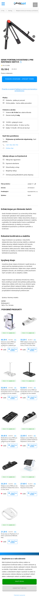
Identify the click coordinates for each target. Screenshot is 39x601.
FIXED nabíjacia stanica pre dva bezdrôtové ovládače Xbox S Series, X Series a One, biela (28, 343)
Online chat (9, 148)
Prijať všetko (19, 581)
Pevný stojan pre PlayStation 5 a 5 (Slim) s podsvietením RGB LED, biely (10, 535)
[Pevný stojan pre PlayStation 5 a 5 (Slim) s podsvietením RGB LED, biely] (10, 523)
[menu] (3, 3)
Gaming (10, 10)
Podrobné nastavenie (19, 595)
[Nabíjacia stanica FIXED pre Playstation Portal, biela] (29, 475)
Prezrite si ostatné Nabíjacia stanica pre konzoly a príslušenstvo (19, 90)
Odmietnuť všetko (19, 588)
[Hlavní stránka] (19, 4)
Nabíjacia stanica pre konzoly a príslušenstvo (27, 10)
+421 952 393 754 (12, 145)
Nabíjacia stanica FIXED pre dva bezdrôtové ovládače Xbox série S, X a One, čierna (10, 487)
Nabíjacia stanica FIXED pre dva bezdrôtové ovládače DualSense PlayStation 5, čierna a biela (28, 439)
